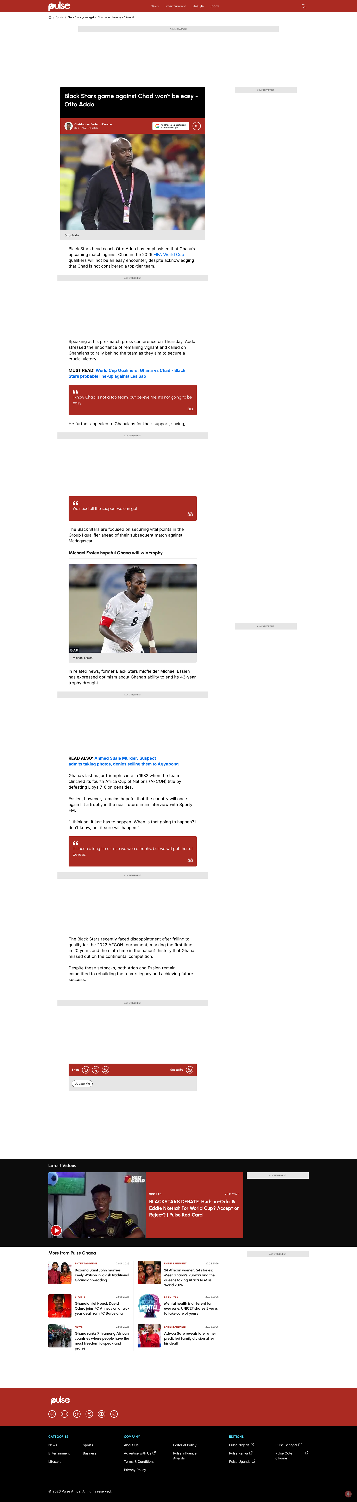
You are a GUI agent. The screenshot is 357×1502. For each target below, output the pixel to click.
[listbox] (178, 1242)
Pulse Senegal (286, 1445)
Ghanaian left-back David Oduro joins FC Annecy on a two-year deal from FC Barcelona (102, 1308)
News (155, 6)
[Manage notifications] (348, 1494)
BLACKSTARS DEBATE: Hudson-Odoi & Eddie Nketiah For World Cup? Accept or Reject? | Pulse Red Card (194, 1208)
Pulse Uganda (240, 1461)
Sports (214, 6)
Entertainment (175, 6)
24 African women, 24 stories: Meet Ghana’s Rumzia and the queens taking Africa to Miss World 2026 (189, 1277)
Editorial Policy (184, 1445)
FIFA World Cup (168, 254)
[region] (178, 1242)
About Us (131, 1445)
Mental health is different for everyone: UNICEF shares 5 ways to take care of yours (191, 1308)
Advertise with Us (137, 1453)
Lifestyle (198, 6)
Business (89, 1453)
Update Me (82, 1083)
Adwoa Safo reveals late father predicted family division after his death (190, 1338)
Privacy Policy (135, 1470)
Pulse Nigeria (239, 1445)
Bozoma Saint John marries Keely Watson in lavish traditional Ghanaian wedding (102, 1275)
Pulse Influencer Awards (185, 1455)
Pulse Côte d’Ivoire (283, 1455)
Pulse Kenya (238, 1453)
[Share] (197, 126)
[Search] (304, 6)
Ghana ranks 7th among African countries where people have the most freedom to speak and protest (102, 1341)
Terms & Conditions (139, 1461)
